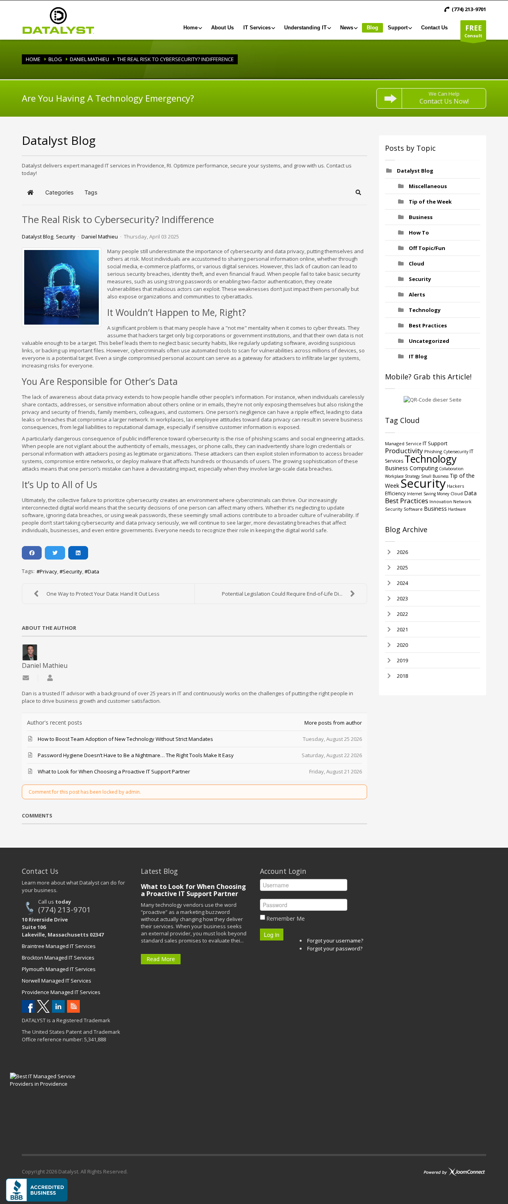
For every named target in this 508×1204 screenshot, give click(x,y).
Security (65, 236)
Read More (160, 959)
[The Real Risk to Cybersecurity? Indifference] (61, 287)
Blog (55, 59)
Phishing (433, 451)
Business (421, 217)
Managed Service (403, 443)
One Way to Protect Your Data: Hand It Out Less (103, 593)
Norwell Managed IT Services (56, 980)
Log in (271, 935)
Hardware (457, 509)
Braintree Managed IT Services (59, 946)
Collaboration (451, 468)
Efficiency (395, 493)
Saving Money (436, 493)
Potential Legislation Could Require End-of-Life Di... (282, 593)
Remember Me (285, 918)
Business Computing (411, 468)
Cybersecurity (455, 451)
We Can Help (444, 98)
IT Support (435, 443)
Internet (414, 493)
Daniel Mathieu (89, 59)
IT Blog (418, 356)
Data (93, 571)
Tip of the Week (430, 201)
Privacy (48, 571)
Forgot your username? (335, 940)
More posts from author (333, 722)
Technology (425, 310)
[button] (359, 192)
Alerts (417, 294)
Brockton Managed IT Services (58, 957)
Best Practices (428, 325)
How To (419, 232)
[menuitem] (192, 28)
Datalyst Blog (37, 236)
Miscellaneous (428, 186)
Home (33, 59)
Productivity (404, 450)
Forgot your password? (334, 948)
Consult (473, 30)
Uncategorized (429, 340)
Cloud (416, 263)
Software (413, 509)
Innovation (440, 501)
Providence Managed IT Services (61, 992)
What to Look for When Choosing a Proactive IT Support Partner (193, 890)
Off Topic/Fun (427, 248)
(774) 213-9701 (64, 909)
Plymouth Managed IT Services (59, 969)
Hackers (455, 486)
